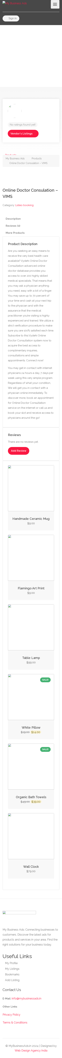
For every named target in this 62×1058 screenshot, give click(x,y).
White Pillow (31, 727)
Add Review (18, 450)
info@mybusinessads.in (26, 998)
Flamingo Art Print (31, 588)
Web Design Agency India (31, 1050)
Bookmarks (12, 974)
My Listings (12, 968)
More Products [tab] (15, 232)
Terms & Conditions (15, 1022)
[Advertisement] (31, 56)
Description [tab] (13, 218)
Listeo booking (24, 205)
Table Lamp (31, 658)
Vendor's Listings (22, 133)
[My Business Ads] (15, 3)
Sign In (12, 18)
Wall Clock (31, 866)
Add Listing (12, 980)
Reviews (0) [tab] (13, 225)
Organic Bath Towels (31, 797)
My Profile (11, 963)
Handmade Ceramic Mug (31, 518)
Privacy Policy (11, 1014)
